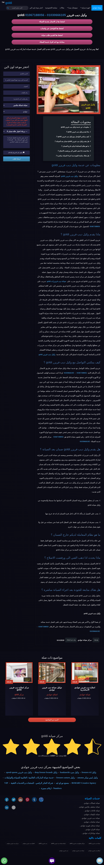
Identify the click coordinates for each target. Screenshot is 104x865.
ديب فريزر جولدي (63, 850)
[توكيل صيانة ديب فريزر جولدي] (51, 672)
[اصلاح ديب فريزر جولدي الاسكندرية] (84, 672)
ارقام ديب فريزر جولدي (94, 850)
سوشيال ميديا (73, 8)
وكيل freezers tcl (89, 772)
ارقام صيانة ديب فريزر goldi (58, 843)
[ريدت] (20, 799)
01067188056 (34, 15)
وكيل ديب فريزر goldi (64, 165)
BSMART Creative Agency (84, 783)
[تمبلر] (34, 799)
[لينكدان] (6, 807)
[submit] (8, 8)
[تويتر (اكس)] (13, 799)
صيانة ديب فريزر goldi (94, 843)
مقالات (62, 8)
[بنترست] (27, 799)
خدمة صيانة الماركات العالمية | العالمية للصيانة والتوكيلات (29, 777)
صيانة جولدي (97, 8)
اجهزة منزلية (85, 8)
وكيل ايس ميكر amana (87, 777)
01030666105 (56, 15)
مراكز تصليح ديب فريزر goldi (77, 843)
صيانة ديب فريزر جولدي (78, 850)
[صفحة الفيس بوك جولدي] (6, 799)
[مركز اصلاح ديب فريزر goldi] (19, 672)
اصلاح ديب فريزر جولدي (29, 843)
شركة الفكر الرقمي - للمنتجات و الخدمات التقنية (32, 783)
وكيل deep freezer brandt (46, 772)
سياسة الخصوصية (51, 8)
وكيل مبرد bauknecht (69, 772)
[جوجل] (41, 799)
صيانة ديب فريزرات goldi (56, 281)
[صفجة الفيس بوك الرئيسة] (13, 807)
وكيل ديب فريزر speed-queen (19, 772)
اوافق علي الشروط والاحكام (15, 152)
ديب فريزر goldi (43, 843)
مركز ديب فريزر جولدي (12, 843)
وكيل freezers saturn (65, 777)
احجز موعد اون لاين (36, 8)
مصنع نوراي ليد (62, 783)
